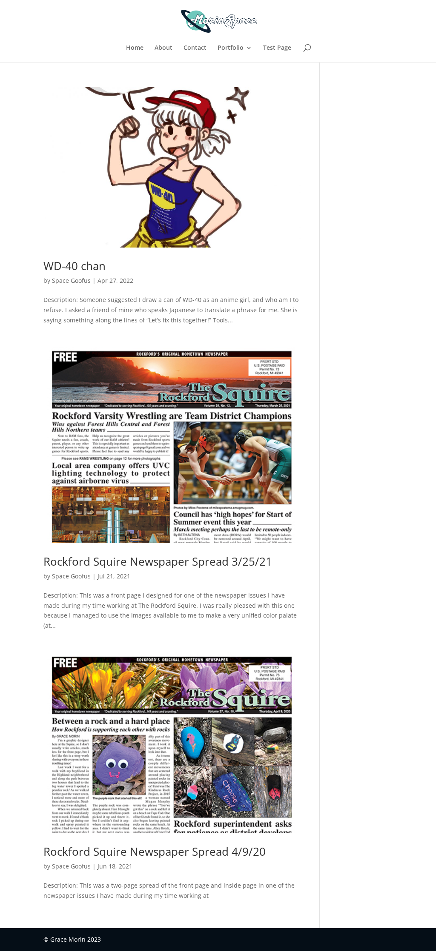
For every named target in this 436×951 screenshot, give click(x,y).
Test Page (277, 48)
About (163, 48)
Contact (195, 48)
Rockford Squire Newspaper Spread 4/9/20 (154, 851)
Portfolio (231, 48)
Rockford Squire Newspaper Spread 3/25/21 (157, 561)
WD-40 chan (74, 265)
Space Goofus (71, 280)
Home (134, 48)
